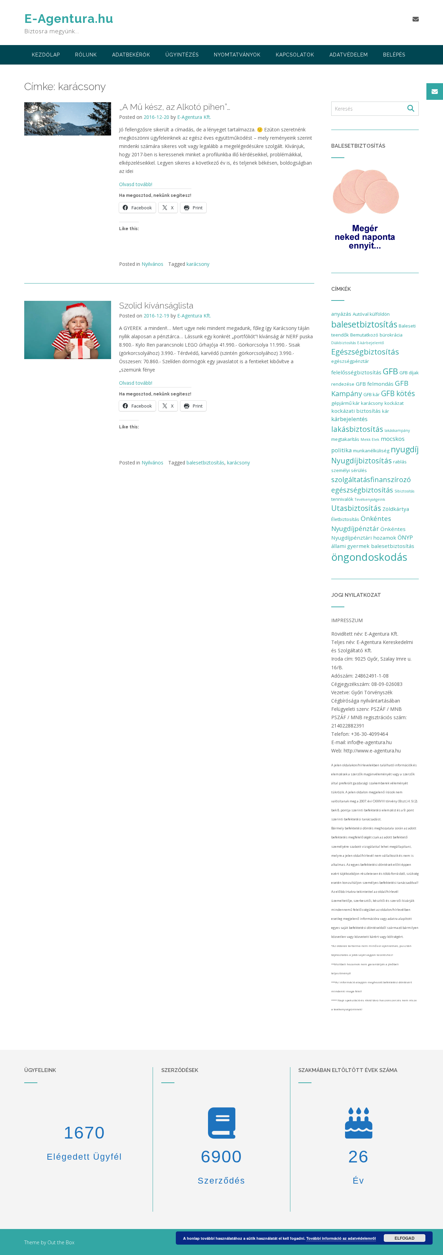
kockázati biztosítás (356, 410)
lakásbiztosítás (357, 429)
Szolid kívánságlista (156, 305)
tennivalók (342, 499)
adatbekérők (131, 55)
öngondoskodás (369, 557)
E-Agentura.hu (69, 18)
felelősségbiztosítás (356, 372)
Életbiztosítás (345, 519)
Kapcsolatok (295, 55)
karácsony (198, 264)
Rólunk (86, 55)
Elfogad (405, 1238)
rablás (400, 462)
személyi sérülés (349, 470)
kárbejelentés (349, 419)
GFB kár (371, 394)
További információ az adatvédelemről (341, 1238)
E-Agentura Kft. (194, 117)
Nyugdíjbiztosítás (361, 460)
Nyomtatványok (237, 55)
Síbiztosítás (404, 491)
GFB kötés (398, 393)
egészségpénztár (350, 361)
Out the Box (60, 1242)
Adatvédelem (348, 55)
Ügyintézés (182, 55)
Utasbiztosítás (356, 508)
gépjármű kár (345, 403)
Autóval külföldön (371, 314)
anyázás (341, 313)
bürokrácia (391, 335)
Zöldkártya (395, 508)
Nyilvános (152, 264)
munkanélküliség (371, 450)
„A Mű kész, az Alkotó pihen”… (174, 107)
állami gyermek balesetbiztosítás (372, 545)
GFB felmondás (375, 383)
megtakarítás (345, 439)
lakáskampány (397, 430)
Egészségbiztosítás (365, 351)
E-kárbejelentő (370, 342)
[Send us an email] (416, 19)
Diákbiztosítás (343, 342)
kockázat (394, 403)
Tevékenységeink (370, 499)
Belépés (394, 55)
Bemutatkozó (364, 335)
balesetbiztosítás (205, 462)
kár (385, 411)
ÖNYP (405, 537)
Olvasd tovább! (135, 184)
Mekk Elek (370, 439)
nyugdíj (405, 449)
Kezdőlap (46, 55)
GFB (390, 371)
